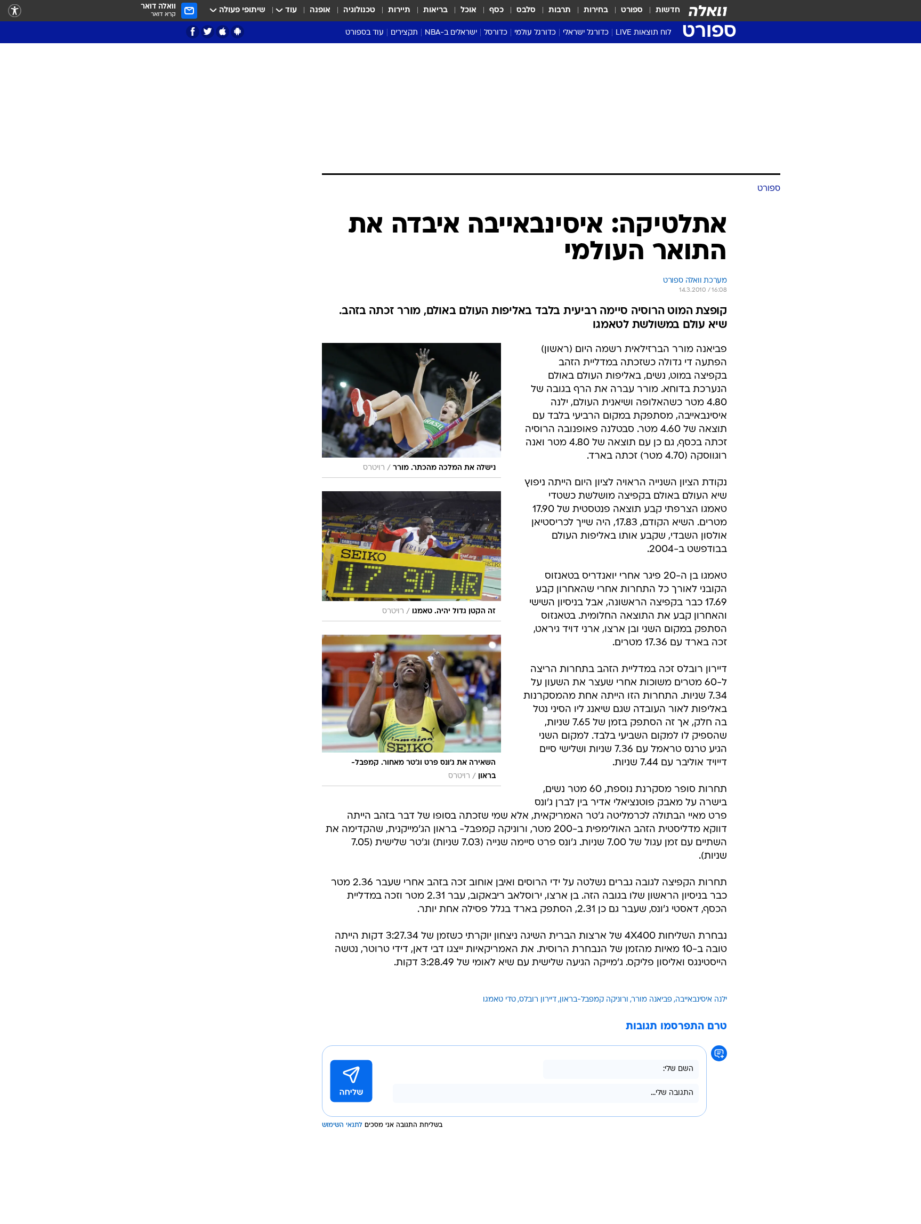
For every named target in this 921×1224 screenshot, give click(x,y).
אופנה (320, 10)
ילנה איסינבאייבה (701, 999)
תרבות (559, 10)
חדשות (668, 10)
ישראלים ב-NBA (451, 32)
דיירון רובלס (537, 999)
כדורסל (495, 32)
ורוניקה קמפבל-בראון (594, 999)
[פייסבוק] (192, 31)
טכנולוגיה (359, 10)
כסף (496, 10)
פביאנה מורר (652, 999)
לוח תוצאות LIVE (643, 32)
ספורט (632, 10)
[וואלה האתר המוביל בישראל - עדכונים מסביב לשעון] (708, 10)
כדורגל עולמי (535, 32)
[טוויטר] (207, 31)
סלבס (526, 10)
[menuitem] (661, 11)
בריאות (435, 10)
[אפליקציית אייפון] (222, 31)
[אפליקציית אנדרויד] (237, 31)
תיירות (399, 10)
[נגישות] (14, 11)
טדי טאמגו (499, 999)
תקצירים (404, 32)
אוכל (468, 10)
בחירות (596, 10)
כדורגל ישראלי (586, 32)
